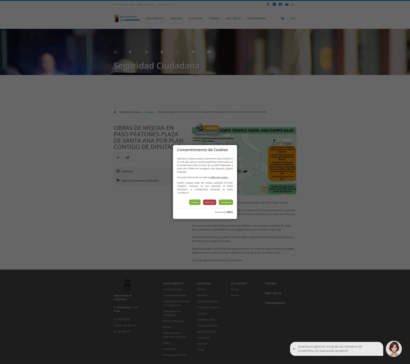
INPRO (230, 212)
